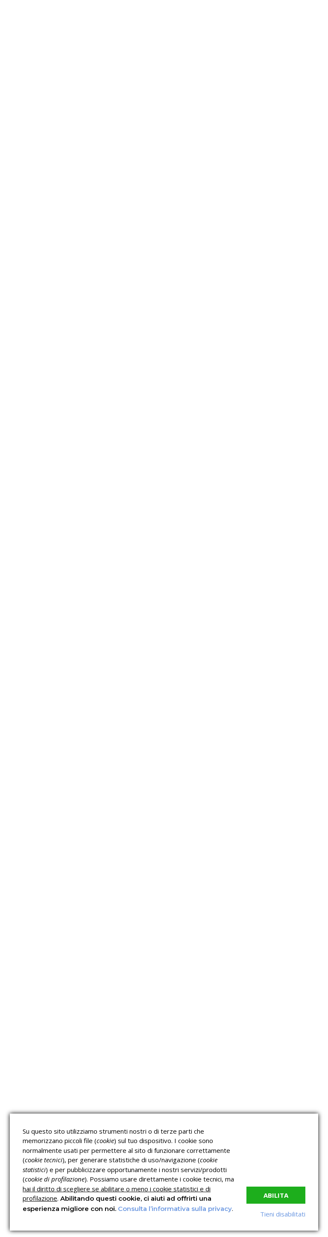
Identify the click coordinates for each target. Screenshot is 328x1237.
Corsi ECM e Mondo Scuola (280, 409)
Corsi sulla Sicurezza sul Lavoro (202, 409)
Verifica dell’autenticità (202, 443)
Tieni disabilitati (282, 1214)
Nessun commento (293, 156)
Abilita (276, 1195)
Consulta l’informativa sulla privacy (175, 1209)
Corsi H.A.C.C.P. (191, 427)
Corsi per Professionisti (284, 427)
